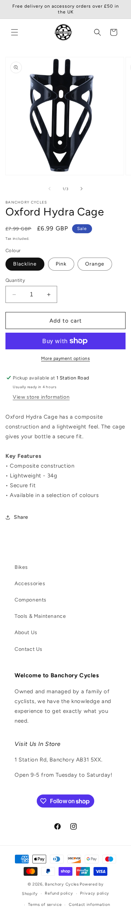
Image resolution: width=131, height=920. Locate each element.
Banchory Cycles (62, 884)
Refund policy (59, 893)
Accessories (30, 583)
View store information (41, 397)
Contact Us (29, 649)
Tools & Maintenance (40, 616)
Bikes (21, 567)
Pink (61, 264)
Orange (94, 264)
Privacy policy (94, 893)
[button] (15, 32)
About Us (26, 632)
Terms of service (44, 904)
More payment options (65, 358)
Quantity (15, 280)
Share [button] (21, 517)
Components (31, 600)
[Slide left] (49, 189)
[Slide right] (82, 189)
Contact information (89, 904)
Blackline (25, 264)
